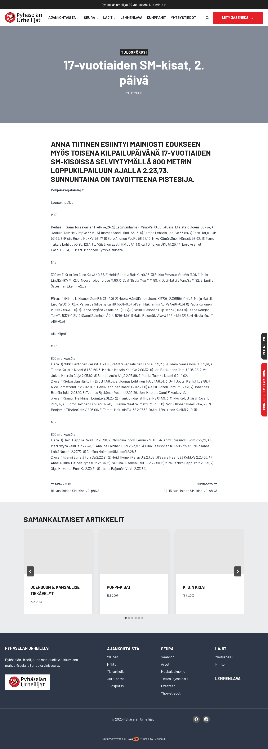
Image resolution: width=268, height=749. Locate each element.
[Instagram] (206, 719)
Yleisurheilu (115, 671)
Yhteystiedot (183, 18)
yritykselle (119, 738)
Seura (167, 648)
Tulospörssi (134, 52)
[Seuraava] (237, 571)
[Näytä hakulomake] (207, 17)
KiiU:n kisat (194, 587)
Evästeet (168, 686)
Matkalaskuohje (173, 671)
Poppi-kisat (119, 587)
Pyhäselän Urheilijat (27, 648)
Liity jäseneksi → (238, 18)
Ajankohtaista (123, 648)
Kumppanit (156, 18)
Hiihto (111, 664)
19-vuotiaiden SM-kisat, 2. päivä (75, 487)
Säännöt (167, 657)
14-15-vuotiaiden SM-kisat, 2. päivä (190, 487)
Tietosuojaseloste (174, 679)
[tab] (126, 618)
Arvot (165, 664)
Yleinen (112, 657)
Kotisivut (107, 738)
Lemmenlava (131, 18)
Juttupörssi (116, 679)
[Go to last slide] (30, 571)
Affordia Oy (146, 738)
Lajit (221, 648)
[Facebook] (196, 719)
